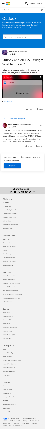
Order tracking (7, 254)
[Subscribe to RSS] (30, 191)
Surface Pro (6, 202)
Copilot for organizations (10, 213)
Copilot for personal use (9, 217)
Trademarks (15, 423)
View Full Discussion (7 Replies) (14, 118)
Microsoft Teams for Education (11, 283)
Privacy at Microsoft (8, 397)
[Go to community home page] (8, 3)
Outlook (6, 10)
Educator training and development (12, 294)
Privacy (25, 421)
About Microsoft (7, 389)
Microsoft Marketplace (9, 368)
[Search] (26, 3)
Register (32, 3)
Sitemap (5, 421)
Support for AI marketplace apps (12, 360)
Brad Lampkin (13, 124)
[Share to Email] (34, 191)
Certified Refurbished (9, 257)
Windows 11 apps (8, 228)
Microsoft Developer (8, 353)
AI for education (7, 302)
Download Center (8, 243)
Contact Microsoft (15, 421)
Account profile (7, 239)
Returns (5, 250)
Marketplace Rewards (9, 371)
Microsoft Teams (7, 331)
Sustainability (6, 412)
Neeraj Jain (13, 51)
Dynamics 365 (7, 320)
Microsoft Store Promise (9, 261)
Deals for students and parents (11, 298)
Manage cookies (34, 421)
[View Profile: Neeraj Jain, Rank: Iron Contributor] (5, 52)
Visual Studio (6, 375)
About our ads (7, 425)
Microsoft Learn (7, 356)
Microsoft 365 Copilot (9, 335)
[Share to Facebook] (15, 191)
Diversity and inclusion (9, 404)
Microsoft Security (8, 316)
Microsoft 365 (6, 323)
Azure (4, 349)
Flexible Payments (8, 265)
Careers (5, 386)
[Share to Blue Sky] (26, 191)
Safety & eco (25, 423)
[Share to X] (19, 191)
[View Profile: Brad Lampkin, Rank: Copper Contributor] (5, 125)
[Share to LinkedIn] (11, 191)
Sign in (12, 165)
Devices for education (9, 279)
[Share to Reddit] (22, 191)
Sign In (39, 3)
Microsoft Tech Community (10, 364)
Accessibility (6, 408)
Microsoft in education (9, 276)
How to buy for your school (10, 290)
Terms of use (6, 423)
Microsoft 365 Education (9, 287)
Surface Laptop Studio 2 (9, 210)
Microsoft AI (6, 312)
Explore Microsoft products (10, 225)
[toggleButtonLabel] (41, 9)
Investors (5, 400)
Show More (8, 101)
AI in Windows (7, 221)
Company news (7, 393)
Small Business (7, 338)
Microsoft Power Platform (10, 327)
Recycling (34, 423)
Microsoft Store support (9, 246)
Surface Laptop (7, 206)
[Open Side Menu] (3, 3)
